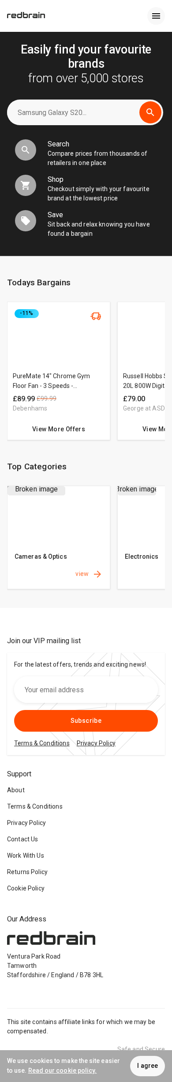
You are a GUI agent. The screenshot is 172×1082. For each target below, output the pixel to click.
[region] (86, 375)
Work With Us (25, 855)
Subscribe (86, 720)
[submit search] (150, 112)
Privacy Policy (26, 822)
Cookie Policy (26, 888)
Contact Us (22, 839)
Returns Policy (27, 871)
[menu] (156, 16)
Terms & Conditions (35, 806)
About (16, 790)
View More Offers (58, 429)
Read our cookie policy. (62, 1070)
